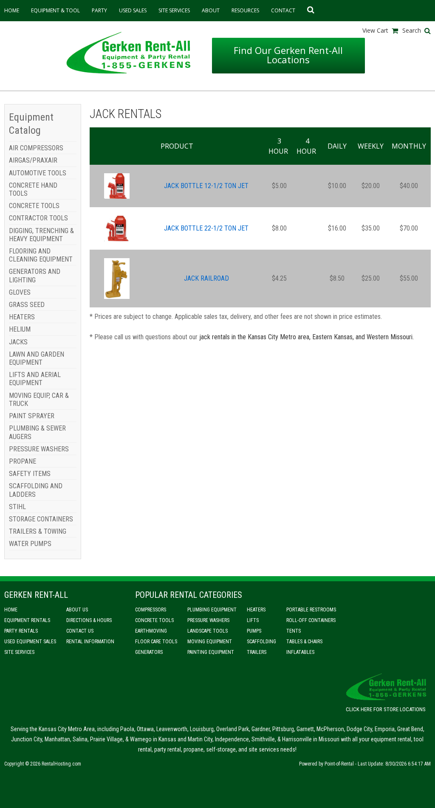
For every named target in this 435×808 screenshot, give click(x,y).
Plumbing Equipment (212, 610)
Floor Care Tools (156, 642)
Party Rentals (21, 631)
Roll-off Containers (311, 620)
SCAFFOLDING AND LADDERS (35, 490)
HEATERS (22, 317)
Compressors (150, 610)
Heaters (256, 610)
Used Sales (133, 10)
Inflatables (300, 652)
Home (11, 10)
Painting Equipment (210, 652)
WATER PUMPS (30, 544)
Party (99, 10)
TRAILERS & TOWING (37, 531)
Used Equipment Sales (30, 642)
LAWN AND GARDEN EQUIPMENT (36, 358)
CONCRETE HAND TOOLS (33, 189)
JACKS (18, 342)
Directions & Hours (89, 620)
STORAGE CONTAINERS (41, 519)
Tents (293, 631)
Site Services (174, 10)
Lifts (253, 620)
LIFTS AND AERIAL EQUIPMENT (35, 379)
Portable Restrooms (311, 610)
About (211, 10)
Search (411, 30)
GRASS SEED (27, 305)
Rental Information (90, 642)
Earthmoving (151, 631)
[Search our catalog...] (309, 10)
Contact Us (79, 631)
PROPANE (22, 461)
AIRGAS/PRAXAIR (33, 160)
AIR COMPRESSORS (36, 148)
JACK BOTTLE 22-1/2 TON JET (206, 228)
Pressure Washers (208, 620)
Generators (149, 652)
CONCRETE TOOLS (34, 206)
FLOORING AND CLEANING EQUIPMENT (41, 255)
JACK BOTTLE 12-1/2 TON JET (206, 186)
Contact (283, 10)
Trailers (256, 652)
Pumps (254, 631)
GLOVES (20, 292)
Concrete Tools (154, 620)
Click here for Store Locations (386, 709)
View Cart (375, 30)
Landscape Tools (207, 631)
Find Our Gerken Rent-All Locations (288, 55)
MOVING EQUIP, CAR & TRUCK (39, 399)
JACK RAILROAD (206, 278)
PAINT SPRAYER (31, 416)
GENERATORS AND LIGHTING (34, 275)
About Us (77, 610)
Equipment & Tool (55, 10)
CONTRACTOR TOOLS (38, 218)
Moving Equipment (209, 642)
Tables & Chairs (304, 642)
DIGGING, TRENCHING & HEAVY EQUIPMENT (41, 235)
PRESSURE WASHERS (39, 449)
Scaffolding (261, 642)
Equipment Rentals (27, 620)
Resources (245, 10)
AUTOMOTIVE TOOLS (37, 173)
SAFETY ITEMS (30, 474)
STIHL (17, 507)
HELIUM (20, 329)
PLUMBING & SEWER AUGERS (37, 432)
